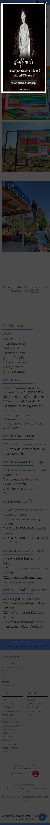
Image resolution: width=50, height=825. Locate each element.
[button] (45, 3)
